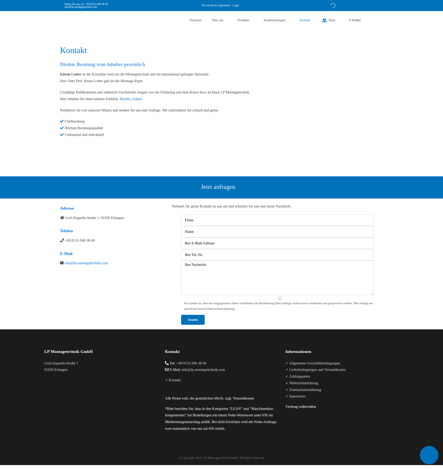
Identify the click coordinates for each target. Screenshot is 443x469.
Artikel (137, 99)
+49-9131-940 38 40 (96, 4)
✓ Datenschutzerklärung (303, 390)
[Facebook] (45, 388)
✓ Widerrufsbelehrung (301, 383)
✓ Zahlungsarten (297, 376)
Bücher (125, 99)
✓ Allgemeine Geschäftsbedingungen (312, 363)
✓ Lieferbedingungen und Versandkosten (315, 370)
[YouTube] (52, 388)
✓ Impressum (295, 396)
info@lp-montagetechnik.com (86, 263)
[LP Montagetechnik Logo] (69, 13)
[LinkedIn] (58, 388)
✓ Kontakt (173, 380)
